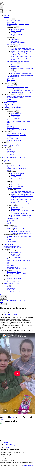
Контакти (10, 286)
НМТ (8, 262)
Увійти (6, 442)
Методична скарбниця (14, 272)
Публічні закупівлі (13, 167)
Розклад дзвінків (16, 257)
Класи (13, 180)
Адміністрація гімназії (17, 173)
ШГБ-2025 (10, 265)
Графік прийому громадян (12, 283)
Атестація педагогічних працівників (18, 204)
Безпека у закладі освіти (11, 243)
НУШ (9, 239)
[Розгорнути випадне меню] (11, 212)
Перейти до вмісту (5, 1)
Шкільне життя (15, 209)
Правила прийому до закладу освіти (18, 168)
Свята (5, 314)
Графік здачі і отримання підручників (18, 260)
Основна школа (15, 254)
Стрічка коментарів (9, 446)
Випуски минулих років (18, 186)
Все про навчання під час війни (16, 273)
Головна (6, 160)
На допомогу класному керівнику (21, 215)
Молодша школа (16, 252)
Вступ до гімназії (12, 276)
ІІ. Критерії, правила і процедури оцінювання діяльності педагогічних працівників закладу (22, 196)
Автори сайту (11, 288)
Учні (8, 314)
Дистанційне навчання (14, 188)
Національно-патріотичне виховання (22, 210)
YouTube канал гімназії (14, 291)
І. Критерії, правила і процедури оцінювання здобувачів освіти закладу (22, 191)
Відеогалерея (15, 184)
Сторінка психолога (13, 218)
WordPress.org (8, 447)
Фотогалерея (15, 183)
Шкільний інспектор (17, 207)
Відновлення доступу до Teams (16, 268)
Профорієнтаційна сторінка (12, 246)
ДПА (8, 264)
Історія (9, 170)
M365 (1, 294)
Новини (6, 162)
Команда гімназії (16, 175)
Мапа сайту (10, 289)
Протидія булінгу (9, 244)
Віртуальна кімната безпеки (12, 247)
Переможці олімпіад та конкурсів (17, 228)
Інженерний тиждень (13, 281)
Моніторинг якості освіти (15, 238)
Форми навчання (12, 241)
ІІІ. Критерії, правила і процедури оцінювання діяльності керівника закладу (21, 200)
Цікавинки (13, 314)
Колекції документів (13, 165)
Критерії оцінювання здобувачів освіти (19, 236)
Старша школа (15, 255)
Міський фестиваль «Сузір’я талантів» (22, 231)
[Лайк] (0, 415)
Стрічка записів (8, 444)
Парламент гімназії (16, 178)
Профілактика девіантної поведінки (22, 217)
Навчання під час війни (14, 278)
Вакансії (9, 223)
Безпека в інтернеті (13, 267)
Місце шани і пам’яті (20, 213)
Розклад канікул (12, 259)
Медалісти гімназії (12, 226)
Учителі (13, 176)
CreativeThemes (28, 465)
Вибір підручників (13, 220)
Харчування (11, 222)
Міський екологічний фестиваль (21, 233)
